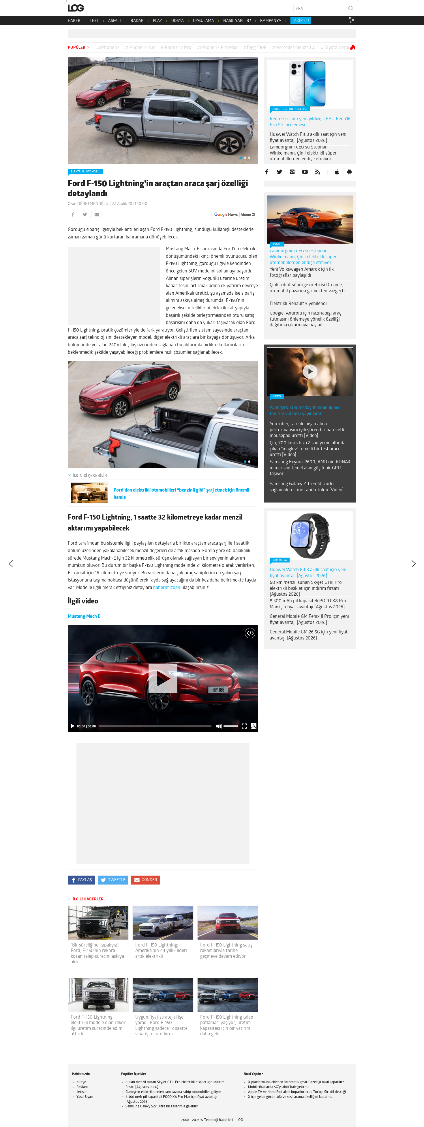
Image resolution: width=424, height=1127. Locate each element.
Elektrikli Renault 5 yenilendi (298, 304)
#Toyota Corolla (337, 48)
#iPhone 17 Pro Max (217, 48)
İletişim (81, 1092)
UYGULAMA (203, 21)
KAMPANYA (270, 21)
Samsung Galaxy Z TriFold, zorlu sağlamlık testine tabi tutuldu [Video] (307, 487)
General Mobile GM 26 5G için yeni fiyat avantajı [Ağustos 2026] (309, 635)
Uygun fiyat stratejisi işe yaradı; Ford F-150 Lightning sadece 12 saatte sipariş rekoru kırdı (161, 1025)
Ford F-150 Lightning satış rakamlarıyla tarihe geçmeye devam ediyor (226, 951)
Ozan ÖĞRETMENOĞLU (88, 204)
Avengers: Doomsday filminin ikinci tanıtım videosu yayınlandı (304, 411)
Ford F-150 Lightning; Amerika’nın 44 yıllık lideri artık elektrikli (161, 951)
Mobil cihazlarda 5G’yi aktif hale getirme (278, 1087)
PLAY (157, 21)
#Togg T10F (255, 48)
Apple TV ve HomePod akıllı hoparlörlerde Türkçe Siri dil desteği (297, 1092)
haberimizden (166, 588)
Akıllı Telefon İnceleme (290, 109)
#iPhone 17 (108, 48)
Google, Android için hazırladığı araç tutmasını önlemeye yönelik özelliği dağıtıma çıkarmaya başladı (305, 319)
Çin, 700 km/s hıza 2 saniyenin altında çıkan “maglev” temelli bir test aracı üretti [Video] (308, 449)
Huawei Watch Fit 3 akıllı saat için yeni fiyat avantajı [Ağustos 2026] (308, 137)
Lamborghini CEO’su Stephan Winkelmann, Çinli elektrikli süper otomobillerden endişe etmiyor (303, 153)
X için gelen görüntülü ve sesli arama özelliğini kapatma (290, 1097)
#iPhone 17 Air (140, 48)
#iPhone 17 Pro (175, 48)
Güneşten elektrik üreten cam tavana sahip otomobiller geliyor (173, 1092)
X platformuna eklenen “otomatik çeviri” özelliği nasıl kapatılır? (296, 1082)
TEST (94, 21)
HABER (74, 21)
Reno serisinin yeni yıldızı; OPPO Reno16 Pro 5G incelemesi (310, 122)
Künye (81, 1082)
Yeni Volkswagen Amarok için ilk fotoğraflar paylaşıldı (302, 272)
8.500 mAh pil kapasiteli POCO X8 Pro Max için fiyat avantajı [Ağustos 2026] (308, 604)
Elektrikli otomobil (85, 171)
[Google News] (234, 215)
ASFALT (114, 21)
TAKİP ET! (300, 21)
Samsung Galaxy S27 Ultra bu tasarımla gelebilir (161, 1106)
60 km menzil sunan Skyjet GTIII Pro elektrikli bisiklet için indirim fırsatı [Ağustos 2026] (306, 588)
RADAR (137, 21)
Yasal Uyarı (84, 1097)
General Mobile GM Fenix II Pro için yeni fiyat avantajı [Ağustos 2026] (309, 619)
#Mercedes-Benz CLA (293, 48)
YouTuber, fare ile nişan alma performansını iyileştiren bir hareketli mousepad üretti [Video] (307, 430)
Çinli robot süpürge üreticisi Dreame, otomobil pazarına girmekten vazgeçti (307, 288)
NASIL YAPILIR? (237, 21)
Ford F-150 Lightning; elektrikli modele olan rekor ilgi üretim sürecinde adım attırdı (98, 1025)
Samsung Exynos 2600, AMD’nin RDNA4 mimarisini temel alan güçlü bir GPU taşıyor (310, 468)
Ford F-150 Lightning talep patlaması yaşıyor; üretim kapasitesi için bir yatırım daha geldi (226, 1025)
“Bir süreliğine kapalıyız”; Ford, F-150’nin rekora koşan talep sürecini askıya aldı (97, 953)
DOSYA (177, 21)
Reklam (82, 1087)
